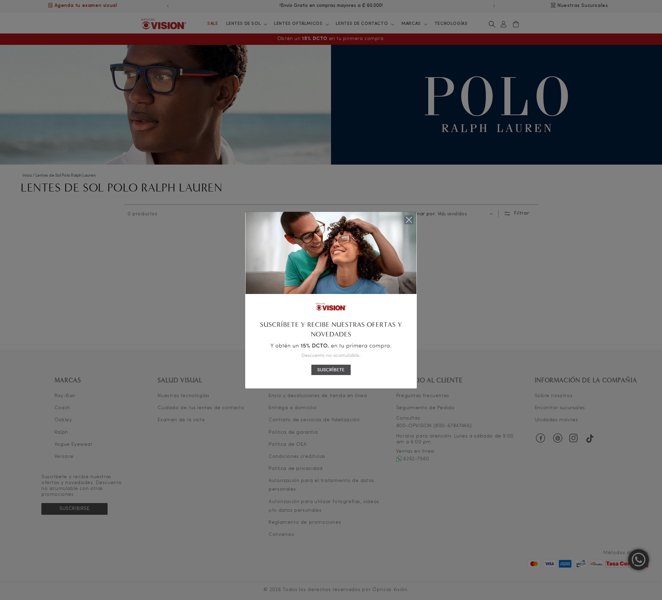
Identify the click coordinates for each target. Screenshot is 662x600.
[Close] (408, 219)
